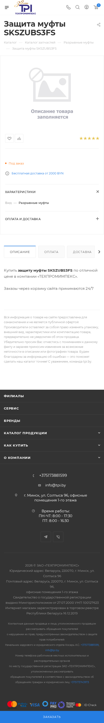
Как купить (16, 445)
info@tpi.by (55, 485)
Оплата (51, 252)
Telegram (46, 537)
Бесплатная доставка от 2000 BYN (38, 173)
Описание (20, 252)
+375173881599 (53, 475)
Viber (58, 537)
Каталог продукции (25, 433)
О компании (17, 458)
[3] (89, 138)
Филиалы (14, 396)
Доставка (82, 252)
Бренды (12, 421)
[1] (81, 138)
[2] (85, 138)
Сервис (11, 408)
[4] (93, 138)
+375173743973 (80, 682)
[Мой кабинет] (86, 7)
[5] (97, 138)
